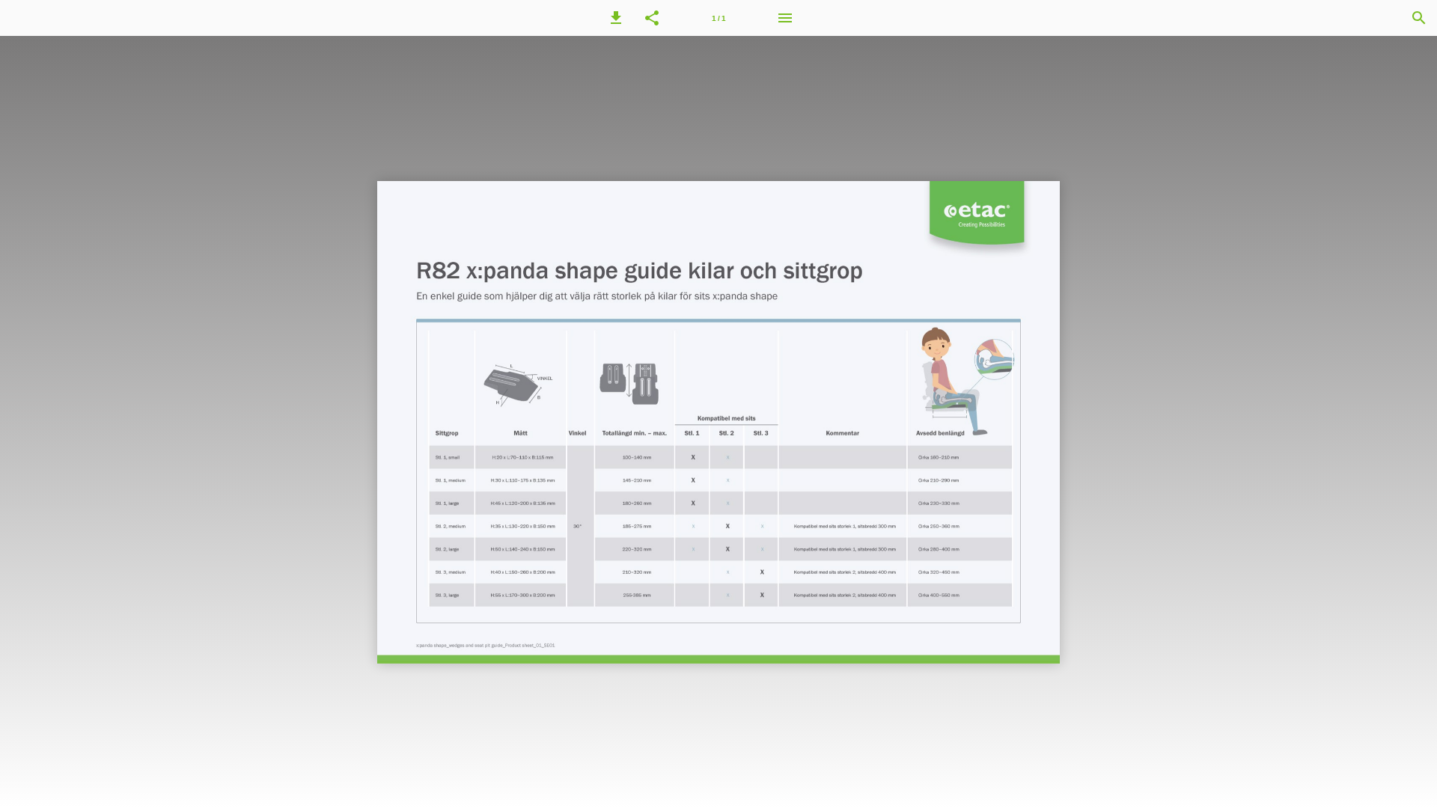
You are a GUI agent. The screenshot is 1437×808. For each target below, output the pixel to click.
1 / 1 (719, 18)
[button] (616, 18)
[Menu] (785, 18)
